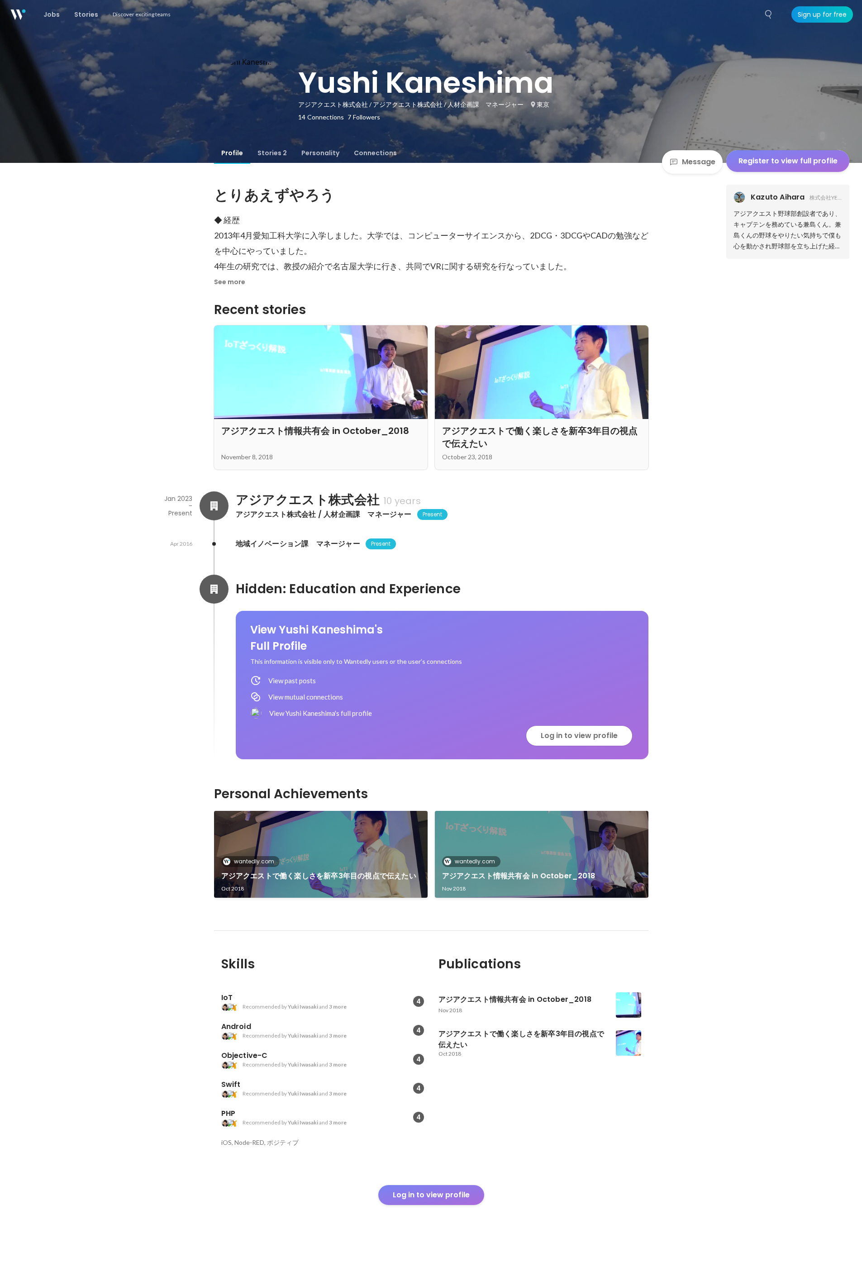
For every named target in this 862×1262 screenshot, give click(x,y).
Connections (375, 152)
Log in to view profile (579, 735)
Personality (320, 152)
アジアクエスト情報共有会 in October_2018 (518, 876)
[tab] (232, 153)
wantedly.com (254, 861)
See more (229, 281)
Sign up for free (822, 14)
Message (698, 162)
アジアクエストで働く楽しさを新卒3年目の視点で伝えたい (318, 876)
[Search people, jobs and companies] (769, 14)
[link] (321, 854)
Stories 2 (272, 152)
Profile (232, 152)
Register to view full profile (788, 161)
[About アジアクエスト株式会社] (214, 505)
